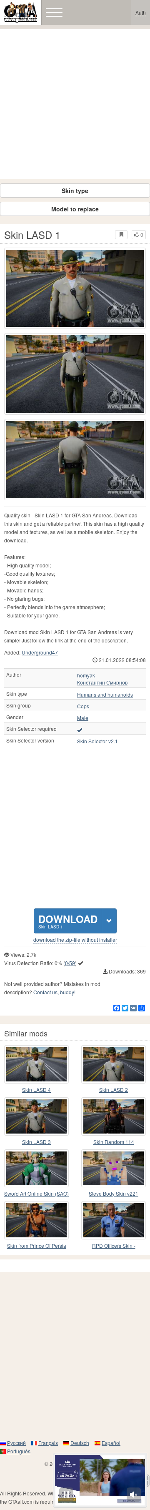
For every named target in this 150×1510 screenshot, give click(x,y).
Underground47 (40, 652)
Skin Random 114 (113, 1141)
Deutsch (79, 1442)
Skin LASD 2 (113, 1089)
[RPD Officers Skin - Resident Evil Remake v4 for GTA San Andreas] (113, 1220)
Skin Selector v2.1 (97, 741)
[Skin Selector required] (79, 729)
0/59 (70, 962)
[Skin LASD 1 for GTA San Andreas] (75, 288)
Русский (16, 1442)
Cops (83, 706)
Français (48, 1442)
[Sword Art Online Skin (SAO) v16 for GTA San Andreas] (36, 1168)
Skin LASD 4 (36, 1089)
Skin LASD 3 (36, 1141)
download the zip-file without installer (75, 939)
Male (82, 718)
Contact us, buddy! (54, 992)
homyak (86, 675)
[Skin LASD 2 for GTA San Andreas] (113, 1064)
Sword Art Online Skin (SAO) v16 (36, 1194)
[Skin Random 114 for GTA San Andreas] (113, 1116)
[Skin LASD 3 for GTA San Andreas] (36, 1116)
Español (111, 1442)
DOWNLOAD (68, 921)
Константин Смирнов (102, 682)
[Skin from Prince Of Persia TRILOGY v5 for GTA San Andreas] (36, 1220)
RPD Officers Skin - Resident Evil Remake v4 (113, 1246)
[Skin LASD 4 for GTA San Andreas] (36, 1064)
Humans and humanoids (105, 694)
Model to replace (75, 209)
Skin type (75, 190)
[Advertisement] (75, 104)
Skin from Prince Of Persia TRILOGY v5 (36, 1246)
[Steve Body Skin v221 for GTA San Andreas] (113, 1168)
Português (18, 1451)
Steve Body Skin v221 (113, 1193)
